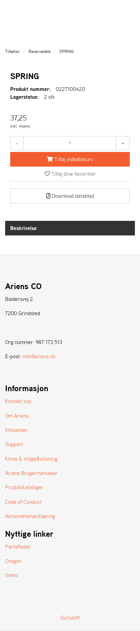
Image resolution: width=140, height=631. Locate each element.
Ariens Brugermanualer (31, 473)
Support (14, 444)
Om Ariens (17, 416)
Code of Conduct (23, 502)
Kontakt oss (18, 401)
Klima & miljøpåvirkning (31, 459)
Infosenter (16, 430)
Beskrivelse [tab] (23, 228)
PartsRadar (18, 546)
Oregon (13, 561)
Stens (11, 575)
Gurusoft (70, 617)
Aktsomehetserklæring (30, 516)
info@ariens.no (38, 356)
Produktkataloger (24, 487)
